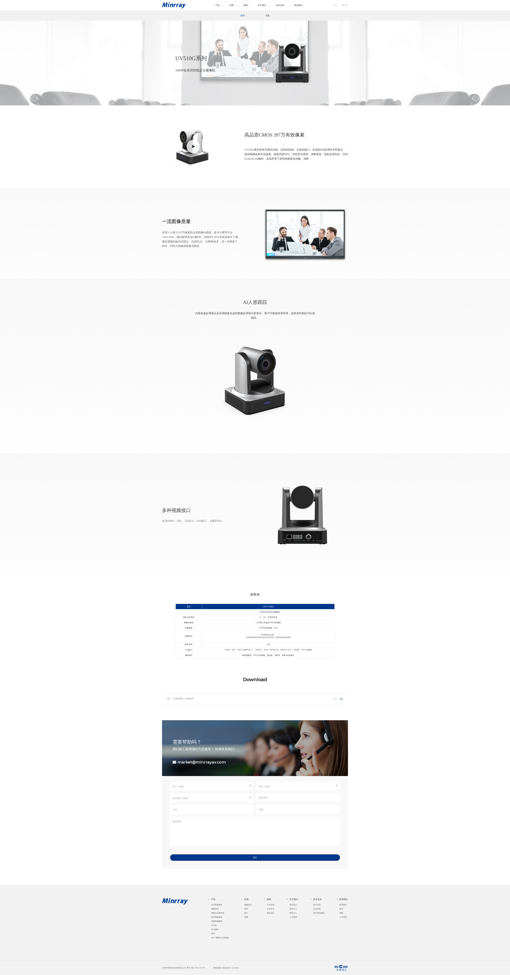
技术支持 (317, 904)
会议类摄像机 (216, 904)
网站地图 (217, 968)
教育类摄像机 (216, 917)
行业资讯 (270, 909)
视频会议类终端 (217, 913)
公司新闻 (270, 904)
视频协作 (215, 909)
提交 (255, 857)
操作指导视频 (318, 913)
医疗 (246, 913)
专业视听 (215, 929)
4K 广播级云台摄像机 (220, 937)
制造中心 (293, 913)
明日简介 (293, 904)
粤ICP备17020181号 (196, 968)
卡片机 (214, 925)
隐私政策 (226, 968)
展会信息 (270, 913)
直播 (246, 917)
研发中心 (293, 909)
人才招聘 (293, 917)
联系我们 (343, 904)
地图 (341, 913)
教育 (246, 909)
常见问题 (317, 909)
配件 (213, 933)
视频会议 (248, 904)
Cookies (235, 968)
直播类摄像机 (216, 921)
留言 (341, 909)
